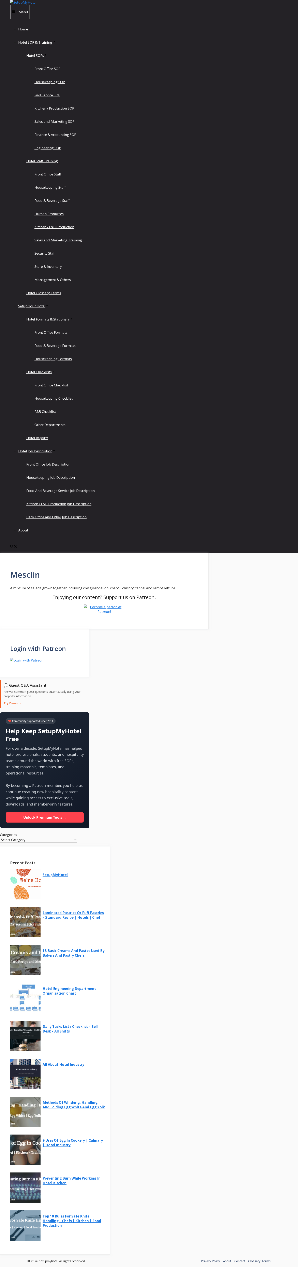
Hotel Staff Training (42, 161)
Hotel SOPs (35, 55)
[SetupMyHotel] (23, 2)
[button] (13, 546)
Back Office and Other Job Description (56, 517)
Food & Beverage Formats (55, 345)
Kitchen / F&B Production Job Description (58, 503)
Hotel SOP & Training (35, 42)
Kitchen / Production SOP (54, 108)
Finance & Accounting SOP (55, 134)
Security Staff (45, 253)
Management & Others (52, 279)
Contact (239, 1261)
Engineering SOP (47, 147)
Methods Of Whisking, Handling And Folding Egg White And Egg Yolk (74, 1104)
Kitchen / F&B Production (54, 227)
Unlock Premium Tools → (44, 817)
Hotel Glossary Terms (43, 292)
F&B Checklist (45, 411)
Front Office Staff (47, 174)
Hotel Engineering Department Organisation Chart (69, 991)
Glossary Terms (259, 1261)
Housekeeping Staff (50, 187)
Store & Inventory (48, 266)
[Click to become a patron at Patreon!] (104, 611)
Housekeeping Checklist (53, 398)
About (23, 530)
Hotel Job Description (35, 451)
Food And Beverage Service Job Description (60, 490)
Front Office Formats (50, 332)
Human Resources (49, 213)
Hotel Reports (37, 438)
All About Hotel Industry (63, 1064)
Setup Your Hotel (31, 306)
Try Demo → (12, 703)
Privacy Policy (210, 1261)
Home (23, 29)
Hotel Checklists (39, 372)
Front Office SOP (47, 68)
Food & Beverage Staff (52, 200)
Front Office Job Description (48, 464)
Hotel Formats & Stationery (48, 319)
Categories (8, 834)
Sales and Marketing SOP (54, 121)
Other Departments (49, 424)
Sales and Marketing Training (58, 240)
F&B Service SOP (47, 95)
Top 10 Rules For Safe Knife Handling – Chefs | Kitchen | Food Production (72, 1221)
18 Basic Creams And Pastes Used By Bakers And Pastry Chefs (74, 953)
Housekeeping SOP (49, 82)
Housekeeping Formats (53, 358)
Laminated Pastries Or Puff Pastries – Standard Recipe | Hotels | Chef (73, 915)
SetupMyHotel (55, 874)
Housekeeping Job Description (50, 477)
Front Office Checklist (51, 385)
